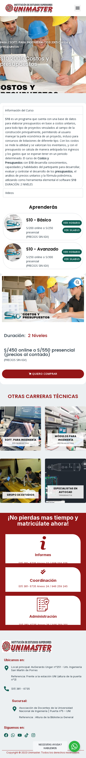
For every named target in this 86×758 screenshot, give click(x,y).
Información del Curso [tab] (19, 110)
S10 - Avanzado (42, 249)
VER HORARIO (71, 222)
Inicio (3, 42)
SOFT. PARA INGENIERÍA (26, 42)
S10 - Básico (38, 220)
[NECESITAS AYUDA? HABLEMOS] (74, 746)
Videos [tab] (9, 193)
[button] (77, 8)
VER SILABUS (72, 230)
